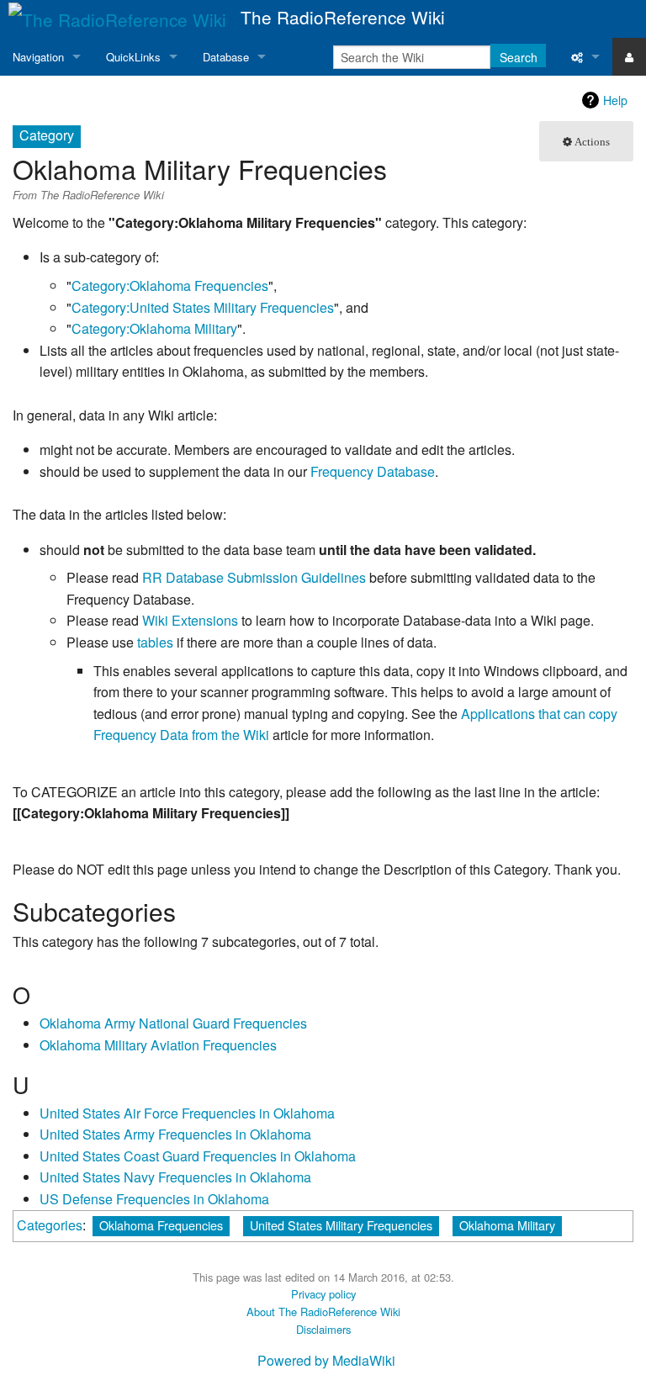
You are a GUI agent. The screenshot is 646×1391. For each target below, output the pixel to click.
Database (226, 57)
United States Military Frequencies (341, 1225)
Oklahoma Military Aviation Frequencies (158, 1045)
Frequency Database (372, 471)
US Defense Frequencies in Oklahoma (154, 1199)
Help (615, 100)
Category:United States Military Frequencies (202, 307)
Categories (49, 1225)
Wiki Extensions (190, 620)
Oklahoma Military (507, 1225)
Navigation (38, 57)
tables (155, 642)
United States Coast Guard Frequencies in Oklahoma (198, 1156)
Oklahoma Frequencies (161, 1225)
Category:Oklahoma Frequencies (169, 285)
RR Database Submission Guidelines (254, 577)
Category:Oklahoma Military (154, 328)
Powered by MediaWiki (326, 1360)
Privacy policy (323, 1294)
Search (518, 57)
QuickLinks (133, 57)
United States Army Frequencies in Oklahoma (175, 1134)
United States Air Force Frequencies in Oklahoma (187, 1113)
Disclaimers (323, 1329)
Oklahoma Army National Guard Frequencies (173, 1023)
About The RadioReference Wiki (323, 1312)
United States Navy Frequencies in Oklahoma (175, 1177)
